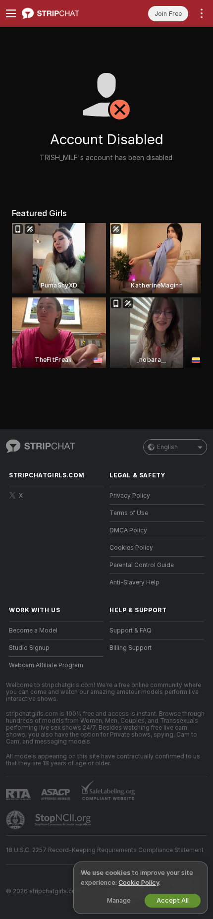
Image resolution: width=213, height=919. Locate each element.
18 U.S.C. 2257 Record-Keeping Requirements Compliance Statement (105, 850)
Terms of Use (128, 513)
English (167, 447)
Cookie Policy (138, 882)
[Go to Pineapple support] (16, 819)
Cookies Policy (131, 547)
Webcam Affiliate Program (46, 665)
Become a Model (33, 630)
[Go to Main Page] (64, 13)
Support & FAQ (130, 630)
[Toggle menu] (11, 13)
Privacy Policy (129, 495)
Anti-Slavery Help (134, 582)
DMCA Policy (128, 530)
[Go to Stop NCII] (64, 820)
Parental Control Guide (141, 565)
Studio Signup (29, 647)
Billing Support (130, 647)
